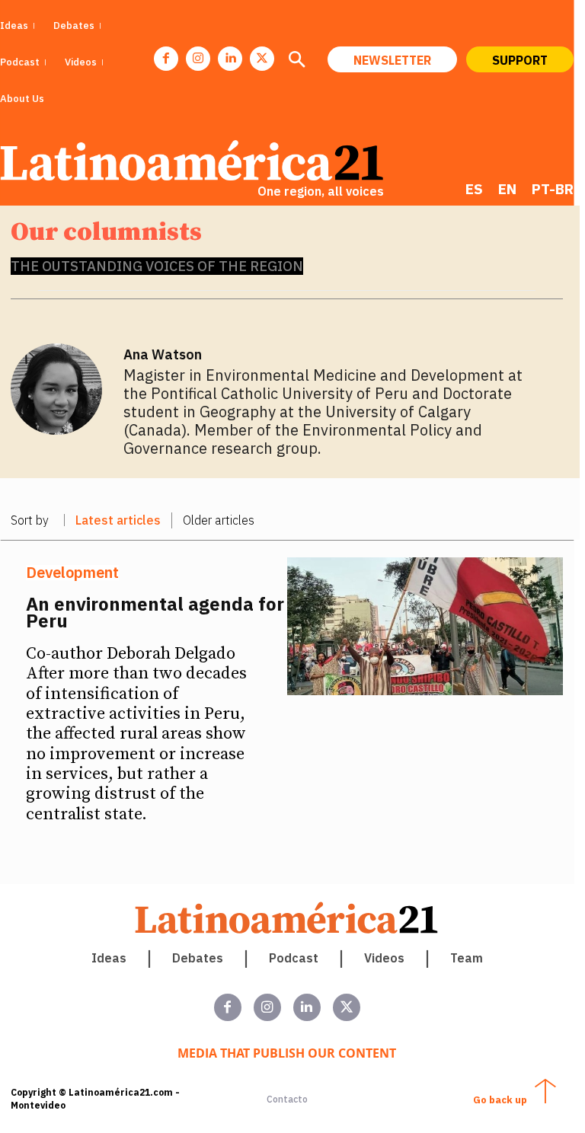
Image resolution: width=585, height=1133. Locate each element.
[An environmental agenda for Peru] (425, 626)
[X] (262, 58)
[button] (296, 61)
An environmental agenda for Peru (155, 612)
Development (72, 572)
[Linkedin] (230, 58)
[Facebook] (166, 58)
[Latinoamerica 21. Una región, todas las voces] (287, 918)
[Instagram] (198, 58)
